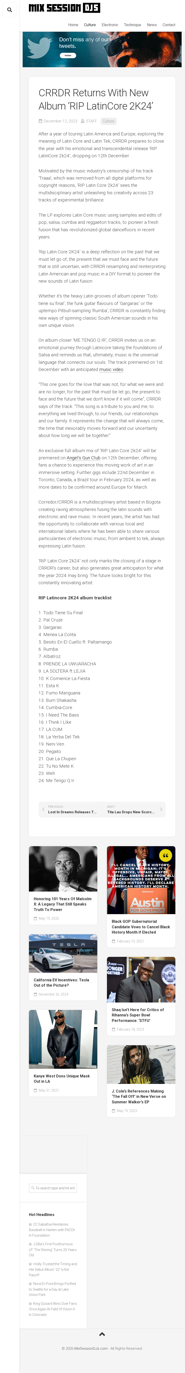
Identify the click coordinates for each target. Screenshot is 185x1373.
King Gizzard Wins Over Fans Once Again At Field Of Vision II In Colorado (53, 1309)
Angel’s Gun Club (83, 458)
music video (111, 369)
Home (73, 25)
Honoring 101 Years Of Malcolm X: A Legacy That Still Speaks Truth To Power (63, 904)
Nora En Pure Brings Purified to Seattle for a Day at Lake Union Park (52, 1289)
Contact (169, 25)
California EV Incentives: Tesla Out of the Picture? (61, 983)
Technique (132, 25)
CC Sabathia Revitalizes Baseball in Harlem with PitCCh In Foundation (52, 1229)
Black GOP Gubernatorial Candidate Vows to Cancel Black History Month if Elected (141, 927)
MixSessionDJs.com (91, 1348)
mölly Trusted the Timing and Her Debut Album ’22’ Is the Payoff (53, 1269)
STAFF (91, 121)
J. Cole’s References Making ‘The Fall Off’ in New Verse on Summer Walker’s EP (139, 1096)
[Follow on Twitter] (102, 49)
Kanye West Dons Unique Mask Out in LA (62, 1079)
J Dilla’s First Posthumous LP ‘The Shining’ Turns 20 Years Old (53, 1249)
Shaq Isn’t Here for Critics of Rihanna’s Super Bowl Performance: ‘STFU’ (138, 1015)
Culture (90, 25)
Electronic (110, 25)
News (152, 25)
